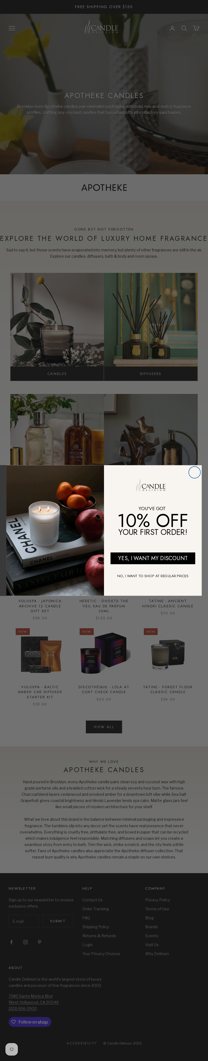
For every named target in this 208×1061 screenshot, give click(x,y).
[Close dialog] (194, 472)
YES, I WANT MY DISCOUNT (152, 558)
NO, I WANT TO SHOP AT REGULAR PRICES (152, 576)
